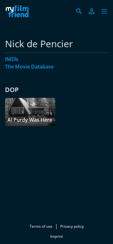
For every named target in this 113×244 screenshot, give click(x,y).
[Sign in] (91, 11)
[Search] (79, 11)
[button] (104, 11)
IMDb (11, 59)
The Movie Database (29, 66)
